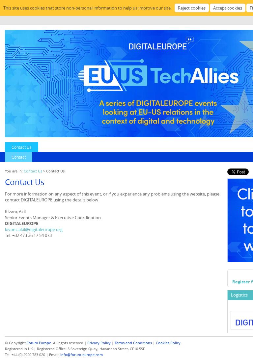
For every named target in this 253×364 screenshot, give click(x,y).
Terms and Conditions (133, 342)
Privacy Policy (99, 342)
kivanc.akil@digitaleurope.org (34, 229)
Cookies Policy (168, 342)
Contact (19, 157)
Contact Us (22, 147)
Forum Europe (39, 342)
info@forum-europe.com (81, 354)
